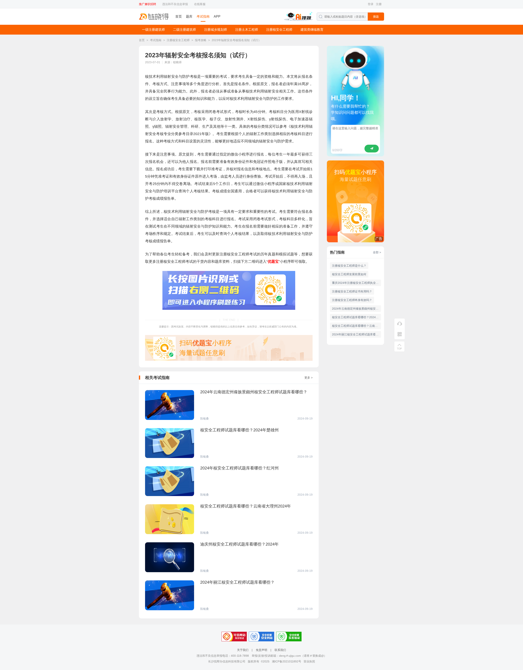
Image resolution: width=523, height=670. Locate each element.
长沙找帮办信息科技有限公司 (226, 661)
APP (217, 16)
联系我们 (280, 650)
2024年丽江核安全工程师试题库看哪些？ (356, 334)
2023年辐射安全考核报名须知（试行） (236, 40)
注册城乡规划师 (215, 29)
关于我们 (242, 650)
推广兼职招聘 (147, 4)
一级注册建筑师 (153, 29)
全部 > (377, 252)
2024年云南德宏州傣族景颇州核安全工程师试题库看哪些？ (356, 308)
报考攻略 (200, 40)
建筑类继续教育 (312, 29)
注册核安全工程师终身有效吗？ (352, 300)
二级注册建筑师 (184, 29)
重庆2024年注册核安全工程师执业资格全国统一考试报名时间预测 (356, 282)
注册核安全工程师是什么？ (349, 265)
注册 (379, 4)
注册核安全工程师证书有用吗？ (352, 291)
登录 (370, 4)
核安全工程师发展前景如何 (349, 274)
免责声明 (261, 650)
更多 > (308, 377)
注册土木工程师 (246, 29)
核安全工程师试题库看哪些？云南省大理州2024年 (356, 325)
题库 (189, 16)
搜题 (376, 16)
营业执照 (309, 661)
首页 (178, 16)
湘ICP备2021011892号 (286, 661)
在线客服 (200, 4)
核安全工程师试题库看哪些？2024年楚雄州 (356, 317)
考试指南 (203, 16)
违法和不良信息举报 (175, 4)
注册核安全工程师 (279, 29)
